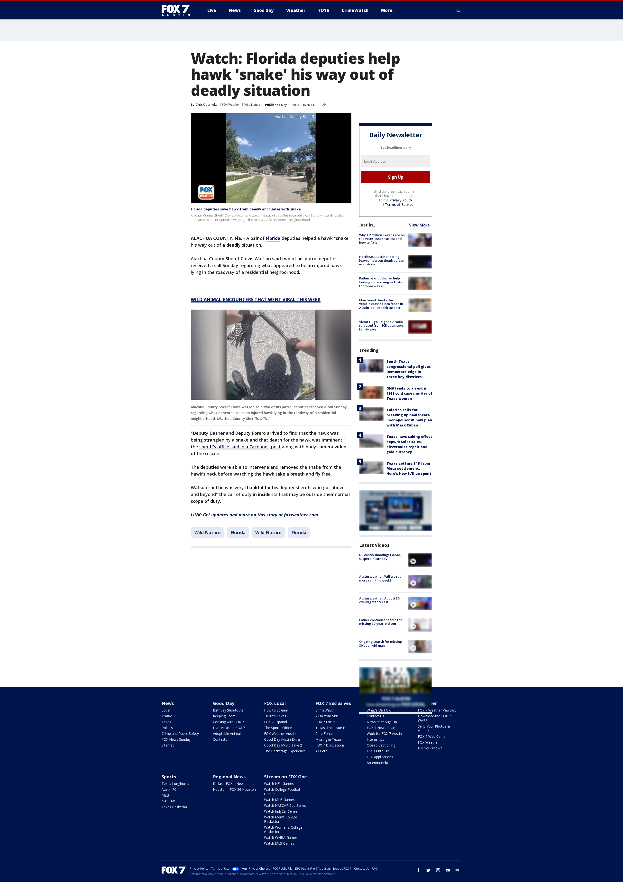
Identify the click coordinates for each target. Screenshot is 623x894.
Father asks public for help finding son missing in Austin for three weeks (381, 282)
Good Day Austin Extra (282, 739)
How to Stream (276, 710)
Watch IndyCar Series (280, 811)
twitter (428, 870)
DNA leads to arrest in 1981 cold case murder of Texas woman (409, 393)
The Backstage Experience (285, 751)
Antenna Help (377, 762)
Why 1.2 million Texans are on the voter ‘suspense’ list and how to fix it (382, 239)
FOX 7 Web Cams (431, 736)
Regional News (229, 777)
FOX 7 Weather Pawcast (437, 710)
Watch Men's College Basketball (280, 819)
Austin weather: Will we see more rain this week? (380, 578)
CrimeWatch (325, 710)
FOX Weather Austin (280, 733)
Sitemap (168, 745)
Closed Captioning (381, 745)
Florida (238, 532)
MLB (165, 795)
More (386, 10)
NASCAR (168, 801)
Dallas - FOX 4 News (229, 783)
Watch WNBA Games (281, 837)
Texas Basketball (175, 807)
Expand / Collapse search (458, 10)
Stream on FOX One (285, 777)
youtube (448, 870)
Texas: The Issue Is (330, 727)
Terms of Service (399, 204)
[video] (420, 560)
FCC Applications (380, 757)
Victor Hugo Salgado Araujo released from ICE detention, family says (381, 325)
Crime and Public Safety (180, 733)
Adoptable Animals (227, 733)
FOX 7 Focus (325, 722)
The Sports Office (278, 727)
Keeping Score (224, 716)
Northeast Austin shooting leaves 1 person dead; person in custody (381, 260)
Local (166, 710)
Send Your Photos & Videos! (434, 728)
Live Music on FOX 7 (229, 727)
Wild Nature (252, 105)
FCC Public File (378, 751)
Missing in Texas (328, 739)
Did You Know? (430, 748)
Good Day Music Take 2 (283, 745)
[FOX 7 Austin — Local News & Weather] (178, 10)
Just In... (367, 225)
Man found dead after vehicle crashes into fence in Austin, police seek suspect (381, 304)
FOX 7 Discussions (330, 745)
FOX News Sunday (176, 739)
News (168, 703)
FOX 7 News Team (381, 727)
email (457, 870)
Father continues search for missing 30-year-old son (380, 622)
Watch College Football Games (282, 791)
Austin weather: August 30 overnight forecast (379, 600)
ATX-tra (321, 751)
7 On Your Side (327, 716)
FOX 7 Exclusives (333, 703)
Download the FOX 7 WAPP (434, 718)
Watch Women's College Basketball (283, 829)
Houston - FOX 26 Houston (234, 789)
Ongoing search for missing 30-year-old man (380, 643)
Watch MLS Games (279, 843)
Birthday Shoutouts (228, 710)
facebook (418, 870)
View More (419, 225)
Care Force (324, 733)
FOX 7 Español (275, 722)
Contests (220, 739)
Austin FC (169, 789)
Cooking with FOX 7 (228, 722)
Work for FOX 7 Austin (384, 733)
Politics (167, 727)
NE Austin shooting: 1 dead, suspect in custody (380, 557)
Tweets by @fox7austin (380, 719)
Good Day (223, 703)
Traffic (167, 716)
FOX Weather (231, 105)
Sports (169, 777)
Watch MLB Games (279, 799)
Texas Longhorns (175, 783)
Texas (166, 722)
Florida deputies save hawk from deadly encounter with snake (246, 209)
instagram (438, 870)
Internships (375, 739)
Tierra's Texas (275, 716)
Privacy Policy (401, 200)
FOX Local (275, 703)
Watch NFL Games (279, 783)
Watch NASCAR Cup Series (285, 805)
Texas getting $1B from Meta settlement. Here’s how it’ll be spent (408, 468)
